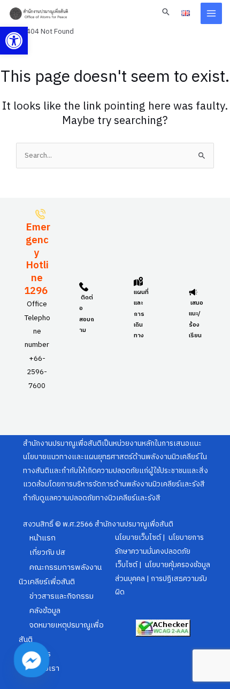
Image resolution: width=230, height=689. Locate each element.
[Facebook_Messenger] (32, 660)
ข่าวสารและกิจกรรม (61, 596)
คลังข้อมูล (44, 611)
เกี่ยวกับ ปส (47, 552)
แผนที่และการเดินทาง (141, 314)
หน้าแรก (42, 538)
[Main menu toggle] (212, 14)
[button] (14, 41)
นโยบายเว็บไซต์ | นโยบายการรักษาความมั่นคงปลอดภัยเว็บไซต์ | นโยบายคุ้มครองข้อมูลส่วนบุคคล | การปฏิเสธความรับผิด (162, 565)
